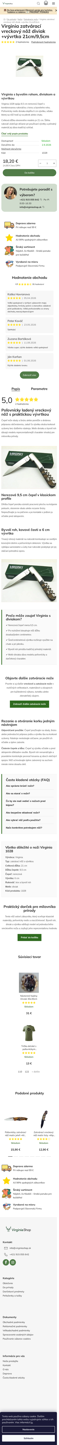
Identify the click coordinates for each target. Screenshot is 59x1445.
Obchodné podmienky (14, 1328)
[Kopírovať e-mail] (43, 207)
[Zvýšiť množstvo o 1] (54, 163)
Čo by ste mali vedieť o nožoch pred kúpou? (25, 805)
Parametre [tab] (39, 389)
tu (32, 1422)
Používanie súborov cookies (17, 1345)
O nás (6, 1375)
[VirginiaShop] (18, 1236)
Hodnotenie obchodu (29, 277)
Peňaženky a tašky (12, 1302)
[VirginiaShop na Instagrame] (13, 1269)
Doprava (7, 1380)
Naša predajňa (10, 1367)
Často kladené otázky (14, 1384)
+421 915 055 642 (29, 199)
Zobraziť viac (29, 375)
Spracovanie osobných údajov (18, 1341)
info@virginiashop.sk (30, 207)
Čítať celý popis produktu (14, 134)
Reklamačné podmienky (15, 1332)
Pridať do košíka (28, 944)
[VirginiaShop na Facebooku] (6, 1269)
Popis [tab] (16, 389)
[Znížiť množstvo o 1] (40, 163)
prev (3, 1122)
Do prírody (8, 1293)
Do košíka (29, 172)
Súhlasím (28, 1438)
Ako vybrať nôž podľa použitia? (23, 822)
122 (26, 1078)
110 (19, 1078)
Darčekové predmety (13, 1298)
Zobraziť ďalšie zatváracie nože (29, 704)
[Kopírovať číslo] (41, 199)
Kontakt (7, 1371)
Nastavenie (28, 1429)
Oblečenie (8, 1289)
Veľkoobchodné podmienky (16, 1337)
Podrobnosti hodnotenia (43, 42)
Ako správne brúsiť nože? (20, 788)
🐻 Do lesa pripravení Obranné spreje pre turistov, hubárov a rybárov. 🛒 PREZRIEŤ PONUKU (28, 11)
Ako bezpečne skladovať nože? (23, 815)
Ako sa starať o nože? (18, 796)
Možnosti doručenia (11, 148)
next (54, 1122)
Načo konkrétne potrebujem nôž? (24, 830)
